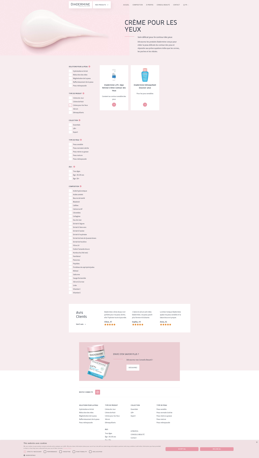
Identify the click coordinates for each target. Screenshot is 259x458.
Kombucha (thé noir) (80, 253)
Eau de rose (77, 220)
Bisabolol (76, 202)
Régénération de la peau (82, 78)
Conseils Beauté (163, 5)
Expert (75, 132)
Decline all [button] (217, 449)
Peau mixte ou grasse (80, 152)
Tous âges (76, 171)
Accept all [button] (182, 449)
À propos (149, 5)
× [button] (256, 442)
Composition (138, 5)
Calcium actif (77, 209)
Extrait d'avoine (78, 231)
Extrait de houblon (80, 242)
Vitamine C (77, 289)
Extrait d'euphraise (80, 234)
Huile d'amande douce (81, 249)
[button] (92, 455)
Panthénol (77, 256)
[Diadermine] (80, 4)
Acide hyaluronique (80, 191)
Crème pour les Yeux (80, 105)
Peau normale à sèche (81, 148)
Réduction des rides (80, 75)
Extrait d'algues (78, 223)
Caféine (75, 205)
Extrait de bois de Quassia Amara (84, 238)
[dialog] (129, 449)
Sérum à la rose (78, 282)
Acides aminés (78, 194)
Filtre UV (76, 245)
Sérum (75, 109)
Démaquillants (78, 112)
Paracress (76, 260)
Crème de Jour (78, 98)
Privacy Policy (67, 448)
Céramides (77, 213)
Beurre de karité (79, 198)
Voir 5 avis (80, 324)
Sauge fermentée (79, 278)
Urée (75, 285)
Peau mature (78, 155)
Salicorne (76, 274)
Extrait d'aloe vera (79, 227)
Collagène (76, 216)
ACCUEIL (126, 5)
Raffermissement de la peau (83, 82)
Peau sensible (78, 144)
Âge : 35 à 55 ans (78, 175)
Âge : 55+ (76, 178)
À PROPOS (134, 431)
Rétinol (75, 271)
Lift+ (74, 128)
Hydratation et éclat (80, 71)
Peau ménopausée (80, 86)
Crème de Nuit (78, 101)
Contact (176, 5)
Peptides (76, 263)
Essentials (76, 125)
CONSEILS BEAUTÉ (137, 434)
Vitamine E (77, 293)
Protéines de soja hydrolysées (83, 267)
